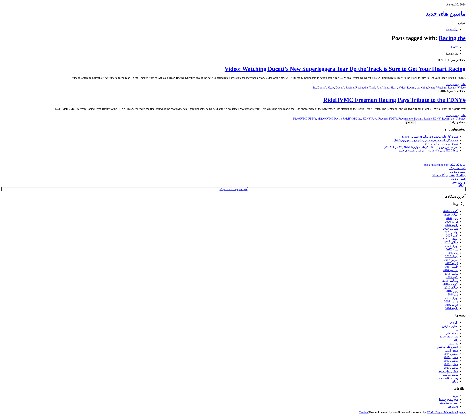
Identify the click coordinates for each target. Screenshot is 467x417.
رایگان (462, 185)
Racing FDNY (432, 118)
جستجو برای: (458, 122)
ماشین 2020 (451, 367)
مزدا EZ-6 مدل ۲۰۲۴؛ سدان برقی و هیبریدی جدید (428, 150)
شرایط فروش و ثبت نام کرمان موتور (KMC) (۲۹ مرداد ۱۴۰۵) (421, 147)
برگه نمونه (452, 29)
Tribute (460, 118)
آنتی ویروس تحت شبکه (234, 189)
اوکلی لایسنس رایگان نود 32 (449, 175)
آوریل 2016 (451, 297)
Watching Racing (446, 87)
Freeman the (405, 118)
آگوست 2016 (450, 284)
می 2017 (453, 252)
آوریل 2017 (451, 256)
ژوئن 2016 (452, 291)
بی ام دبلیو (452, 333)
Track (372, 87)
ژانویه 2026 (451, 225)
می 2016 (453, 294)
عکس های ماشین (447, 346)
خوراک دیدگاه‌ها (449, 402)
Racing (418, 118)
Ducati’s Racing (344, 87)
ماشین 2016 (451, 357)
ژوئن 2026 (452, 218)
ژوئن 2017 (452, 249)
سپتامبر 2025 (450, 239)
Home (454, 47)
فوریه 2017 (451, 263)
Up (379, 87)
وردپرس (453, 406)
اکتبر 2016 (452, 277)
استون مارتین (450, 326)
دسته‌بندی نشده (449, 336)
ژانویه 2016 (451, 308)
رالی (455, 339)
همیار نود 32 (458, 178)
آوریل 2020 (451, 245)
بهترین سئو (459, 182)
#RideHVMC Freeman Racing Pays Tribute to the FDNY (394, 100)
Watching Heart (426, 87)
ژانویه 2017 (451, 266)
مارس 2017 (451, 259)
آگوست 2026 (450, 211)
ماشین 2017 (451, 360)
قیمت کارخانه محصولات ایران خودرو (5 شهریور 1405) (426, 140)
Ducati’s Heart (325, 87)
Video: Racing (407, 87)
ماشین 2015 (451, 353)
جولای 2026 (451, 214)
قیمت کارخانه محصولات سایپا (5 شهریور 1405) (430, 136)
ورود (455, 395)
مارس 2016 (451, 301)
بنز (456, 329)
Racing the (452, 38)
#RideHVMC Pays (329, 118)
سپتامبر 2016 (450, 280)
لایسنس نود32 (457, 168)
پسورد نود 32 (458, 171)
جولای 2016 (451, 287)
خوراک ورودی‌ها (448, 399)
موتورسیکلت (450, 374)
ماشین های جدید (446, 13)
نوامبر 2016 (451, 273)
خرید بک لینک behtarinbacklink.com (445, 164)
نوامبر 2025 (451, 232)
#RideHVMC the (351, 118)
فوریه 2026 (451, 221)
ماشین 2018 (451, 364)
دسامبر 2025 (450, 228)
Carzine (363, 412)
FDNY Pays (370, 118)
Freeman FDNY (387, 118)
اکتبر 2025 (452, 235)
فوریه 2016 (451, 304)
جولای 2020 (451, 242)
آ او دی (454, 322)
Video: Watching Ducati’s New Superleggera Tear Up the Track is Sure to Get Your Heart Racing (345, 69)
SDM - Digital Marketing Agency (446, 412)
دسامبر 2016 (450, 270)
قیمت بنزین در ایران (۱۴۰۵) (441, 143)
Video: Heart (389, 87)
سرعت (453, 343)
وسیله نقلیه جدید (448, 378)
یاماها (455, 381)
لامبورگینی (451, 350)
